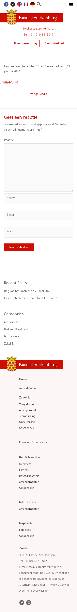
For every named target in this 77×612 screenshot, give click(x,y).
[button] (71, 4)
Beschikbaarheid (29, 476)
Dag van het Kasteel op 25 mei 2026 (27, 291)
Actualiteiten (12, 322)
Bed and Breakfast (16, 329)
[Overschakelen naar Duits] (32, 4)
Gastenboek (26, 428)
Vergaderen (26, 404)
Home (23, 379)
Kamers (24, 470)
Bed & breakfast (30, 458)
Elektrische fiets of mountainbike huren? (30, 298)
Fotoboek (25, 530)
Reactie (10, 140)
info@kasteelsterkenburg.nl (38, 29)
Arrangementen (29, 482)
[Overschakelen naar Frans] (26, 4)
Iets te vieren (12, 337)
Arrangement (27, 410)
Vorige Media (38, 94)
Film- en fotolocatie (33, 442)
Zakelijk (9, 344)
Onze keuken (27, 422)
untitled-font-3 (9, 83)
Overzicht (25, 464)
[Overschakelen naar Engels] (19, 4)
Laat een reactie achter (19, 67)
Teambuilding (27, 416)
